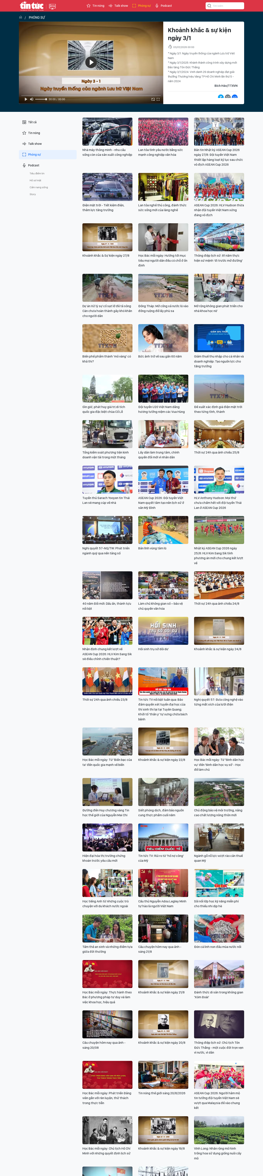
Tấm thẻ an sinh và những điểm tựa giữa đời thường (107, 949)
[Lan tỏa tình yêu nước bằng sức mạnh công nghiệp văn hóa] (163, 132)
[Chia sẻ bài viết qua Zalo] (221, 97)
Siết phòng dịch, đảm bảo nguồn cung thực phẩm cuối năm (161, 812)
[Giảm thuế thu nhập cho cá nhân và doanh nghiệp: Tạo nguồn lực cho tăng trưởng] (219, 338)
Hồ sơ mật (35, 180)
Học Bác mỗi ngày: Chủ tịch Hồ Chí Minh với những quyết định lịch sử (106, 1150)
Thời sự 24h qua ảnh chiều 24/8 (216, 603)
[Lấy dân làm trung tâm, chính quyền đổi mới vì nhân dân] (163, 434)
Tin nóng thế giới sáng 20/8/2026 (161, 1093)
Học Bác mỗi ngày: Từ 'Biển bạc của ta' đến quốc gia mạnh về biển (107, 762)
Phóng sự (144, 6)
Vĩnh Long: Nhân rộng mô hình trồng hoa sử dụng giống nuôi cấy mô (217, 1153)
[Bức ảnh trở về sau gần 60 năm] (163, 338)
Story (33, 194)
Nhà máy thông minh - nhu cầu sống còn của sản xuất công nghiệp (107, 152)
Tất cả (32, 122)
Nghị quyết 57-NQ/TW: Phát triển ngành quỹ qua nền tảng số (106, 550)
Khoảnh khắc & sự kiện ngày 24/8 (217, 649)
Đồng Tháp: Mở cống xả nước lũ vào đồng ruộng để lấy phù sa (163, 308)
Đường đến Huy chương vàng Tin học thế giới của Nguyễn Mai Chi (105, 812)
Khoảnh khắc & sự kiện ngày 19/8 (161, 1148)
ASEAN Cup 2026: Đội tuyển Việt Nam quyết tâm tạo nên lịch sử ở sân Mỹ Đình (161, 503)
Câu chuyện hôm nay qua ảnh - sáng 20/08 (104, 1045)
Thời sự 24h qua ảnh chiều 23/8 (104, 699)
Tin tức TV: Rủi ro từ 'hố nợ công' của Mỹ (161, 858)
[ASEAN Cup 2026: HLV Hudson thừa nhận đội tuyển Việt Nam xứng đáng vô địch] (219, 187)
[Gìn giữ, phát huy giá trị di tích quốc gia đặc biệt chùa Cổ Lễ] (107, 389)
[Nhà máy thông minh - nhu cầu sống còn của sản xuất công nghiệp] (107, 132)
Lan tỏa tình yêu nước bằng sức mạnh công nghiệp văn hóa (160, 152)
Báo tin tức (31, 6)
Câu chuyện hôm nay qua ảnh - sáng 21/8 (159, 949)
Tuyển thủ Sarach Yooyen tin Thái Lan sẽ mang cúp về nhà (106, 500)
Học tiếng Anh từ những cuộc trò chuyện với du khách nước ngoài (105, 903)
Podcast (166, 6)
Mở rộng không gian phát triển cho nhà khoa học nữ (218, 308)
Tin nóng (98, 6)
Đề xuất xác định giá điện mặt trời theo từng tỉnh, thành (218, 409)
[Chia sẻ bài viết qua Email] (228, 97)
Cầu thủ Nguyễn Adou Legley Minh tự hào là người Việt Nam (162, 903)
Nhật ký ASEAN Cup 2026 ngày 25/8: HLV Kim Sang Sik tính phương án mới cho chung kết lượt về (218, 555)
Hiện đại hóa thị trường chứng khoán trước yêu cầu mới (103, 858)
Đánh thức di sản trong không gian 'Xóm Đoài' (218, 994)
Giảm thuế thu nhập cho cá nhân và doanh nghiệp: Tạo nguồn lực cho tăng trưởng (219, 361)
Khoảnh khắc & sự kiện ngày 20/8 (161, 1042)
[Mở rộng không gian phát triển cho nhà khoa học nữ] (219, 288)
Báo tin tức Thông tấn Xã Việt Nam (52, 9)
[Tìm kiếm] (209, 6)
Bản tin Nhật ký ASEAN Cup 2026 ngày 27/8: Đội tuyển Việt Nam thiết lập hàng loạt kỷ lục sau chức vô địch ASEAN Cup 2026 (218, 157)
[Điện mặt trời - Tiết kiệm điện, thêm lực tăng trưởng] (107, 187)
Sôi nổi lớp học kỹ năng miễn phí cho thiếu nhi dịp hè (216, 903)
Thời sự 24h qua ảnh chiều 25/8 (216, 452)
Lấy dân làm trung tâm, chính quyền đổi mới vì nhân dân (158, 454)
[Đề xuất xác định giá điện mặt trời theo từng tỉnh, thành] (219, 389)
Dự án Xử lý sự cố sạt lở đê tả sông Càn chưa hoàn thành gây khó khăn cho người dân (107, 311)
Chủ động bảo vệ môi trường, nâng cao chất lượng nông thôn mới (218, 812)
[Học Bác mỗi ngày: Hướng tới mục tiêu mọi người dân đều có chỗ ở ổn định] (163, 237)
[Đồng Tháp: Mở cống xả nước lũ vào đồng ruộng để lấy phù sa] (163, 288)
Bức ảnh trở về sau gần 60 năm (160, 356)
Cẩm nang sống (39, 187)
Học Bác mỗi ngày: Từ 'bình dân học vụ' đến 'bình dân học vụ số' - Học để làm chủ (219, 764)
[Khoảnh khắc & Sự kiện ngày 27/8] (107, 237)
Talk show (121, 6)
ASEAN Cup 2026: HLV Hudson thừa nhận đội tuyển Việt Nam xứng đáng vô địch (219, 210)
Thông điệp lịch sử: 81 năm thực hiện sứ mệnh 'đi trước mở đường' (218, 258)
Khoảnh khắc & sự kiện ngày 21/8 (161, 992)
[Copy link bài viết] (235, 97)
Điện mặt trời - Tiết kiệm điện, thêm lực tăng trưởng (103, 207)
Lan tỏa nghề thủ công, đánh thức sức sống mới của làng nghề (162, 207)
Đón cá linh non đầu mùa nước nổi (217, 947)
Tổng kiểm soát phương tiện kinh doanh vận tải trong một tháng (105, 454)
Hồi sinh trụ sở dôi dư (153, 649)
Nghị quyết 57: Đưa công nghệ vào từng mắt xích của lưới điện (218, 702)
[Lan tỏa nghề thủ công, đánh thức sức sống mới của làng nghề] (163, 187)
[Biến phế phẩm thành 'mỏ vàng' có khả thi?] (107, 338)
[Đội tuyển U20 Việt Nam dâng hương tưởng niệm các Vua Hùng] (163, 389)
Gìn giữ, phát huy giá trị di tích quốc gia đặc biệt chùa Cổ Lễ (103, 409)
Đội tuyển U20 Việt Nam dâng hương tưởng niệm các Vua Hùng (161, 409)
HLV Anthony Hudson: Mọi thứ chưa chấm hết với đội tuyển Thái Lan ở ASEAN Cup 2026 (218, 503)
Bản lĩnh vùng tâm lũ (152, 548)
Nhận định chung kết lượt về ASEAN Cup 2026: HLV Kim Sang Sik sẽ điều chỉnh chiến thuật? (107, 654)
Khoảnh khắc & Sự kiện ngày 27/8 (105, 255)
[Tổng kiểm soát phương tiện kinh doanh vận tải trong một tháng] (107, 434)
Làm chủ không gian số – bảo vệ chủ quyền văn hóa (160, 606)
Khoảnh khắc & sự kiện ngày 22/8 (161, 760)
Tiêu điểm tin (37, 173)
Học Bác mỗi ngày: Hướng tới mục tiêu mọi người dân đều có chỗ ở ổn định (162, 260)
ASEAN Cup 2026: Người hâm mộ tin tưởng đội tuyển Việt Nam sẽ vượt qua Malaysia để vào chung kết (217, 1100)
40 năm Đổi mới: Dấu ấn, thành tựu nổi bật (106, 606)
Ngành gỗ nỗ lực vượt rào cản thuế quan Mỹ (218, 858)
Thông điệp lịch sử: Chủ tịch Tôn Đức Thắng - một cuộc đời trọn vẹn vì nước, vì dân (218, 1047)
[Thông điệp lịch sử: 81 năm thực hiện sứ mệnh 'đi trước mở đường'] (219, 237)
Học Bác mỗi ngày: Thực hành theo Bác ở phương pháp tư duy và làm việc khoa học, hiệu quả (107, 997)
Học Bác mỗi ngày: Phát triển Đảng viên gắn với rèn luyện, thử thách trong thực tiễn (106, 1098)
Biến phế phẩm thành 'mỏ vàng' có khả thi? (106, 358)
